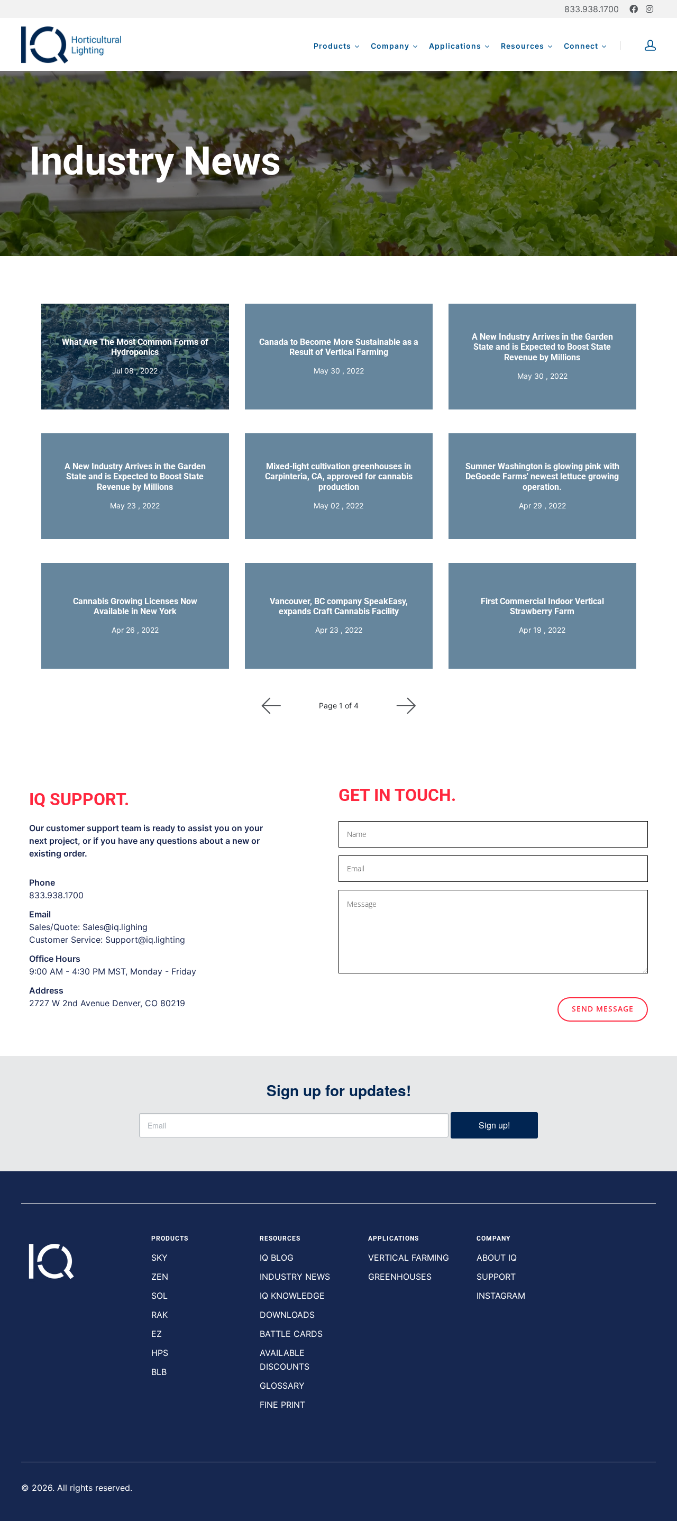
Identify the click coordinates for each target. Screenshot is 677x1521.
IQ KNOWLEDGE (292, 1295)
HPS (159, 1352)
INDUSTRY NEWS (295, 1276)
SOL (159, 1295)
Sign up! (494, 1125)
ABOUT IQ (497, 1257)
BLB (159, 1372)
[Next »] (406, 706)
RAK (159, 1314)
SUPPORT (496, 1276)
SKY (159, 1257)
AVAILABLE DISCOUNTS (284, 1359)
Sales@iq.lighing (115, 927)
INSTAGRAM (501, 1295)
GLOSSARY (282, 1385)
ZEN (159, 1276)
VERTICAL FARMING (408, 1257)
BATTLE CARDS (291, 1333)
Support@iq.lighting (145, 939)
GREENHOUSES (400, 1276)
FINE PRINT (282, 1404)
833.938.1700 (591, 9)
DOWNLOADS (287, 1314)
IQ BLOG (277, 1257)
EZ (156, 1333)
